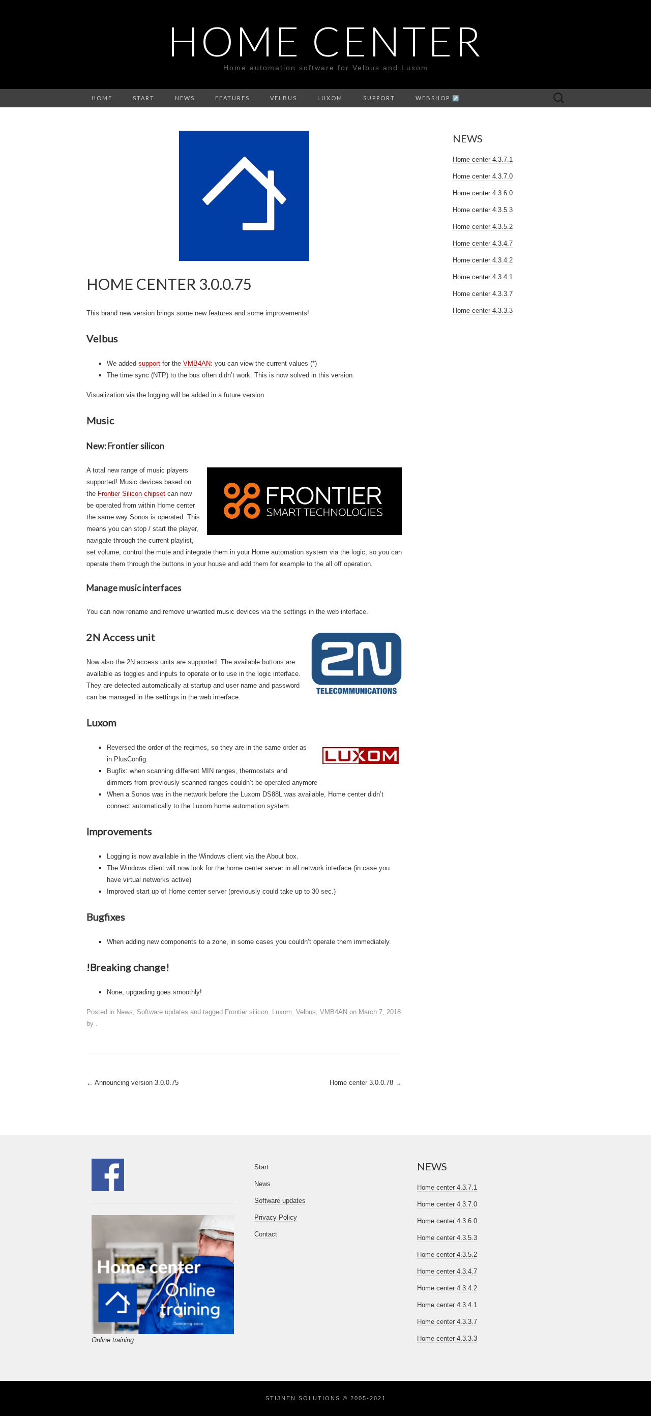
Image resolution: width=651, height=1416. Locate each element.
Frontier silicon (246, 1012)
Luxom (330, 98)
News (185, 98)
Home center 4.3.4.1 (483, 277)
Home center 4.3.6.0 (483, 193)
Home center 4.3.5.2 (483, 226)
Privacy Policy (275, 1217)
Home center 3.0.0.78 (366, 1082)
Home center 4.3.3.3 (483, 310)
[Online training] (163, 1275)
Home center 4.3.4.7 (483, 243)
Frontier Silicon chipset (131, 493)
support (149, 363)
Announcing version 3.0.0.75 (132, 1082)
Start (144, 98)
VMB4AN (197, 363)
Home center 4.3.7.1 (483, 159)
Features (232, 98)
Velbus (283, 98)
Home (102, 98)
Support (379, 98)
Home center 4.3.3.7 (483, 294)
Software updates (162, 1012)
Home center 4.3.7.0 (483, 176)
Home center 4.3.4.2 (483, 260)
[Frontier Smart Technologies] (304, 501)
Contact (265, 1234)
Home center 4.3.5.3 (483, 210)
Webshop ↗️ (438, 98)
